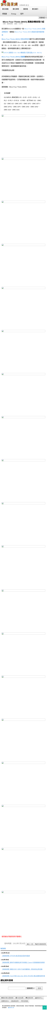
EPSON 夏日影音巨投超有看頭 (20, 956)
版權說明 (15, 1001)
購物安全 (6, 1001)
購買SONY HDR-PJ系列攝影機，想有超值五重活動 (26, 969)
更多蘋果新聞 (41, 944)
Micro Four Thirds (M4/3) (33, 29)
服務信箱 (11, 1007)
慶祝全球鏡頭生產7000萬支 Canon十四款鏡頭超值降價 (27, 962)
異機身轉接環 (25, 39)
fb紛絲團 (20, 998)
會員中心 (40, 998)
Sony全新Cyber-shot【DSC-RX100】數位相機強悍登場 (27, 976)
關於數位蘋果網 (8, 998)
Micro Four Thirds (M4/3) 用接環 (13, 57)
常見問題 (25, 1001)
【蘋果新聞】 (6, 956)
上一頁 (30, 944)
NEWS (3, 948)
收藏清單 (30, 998)
